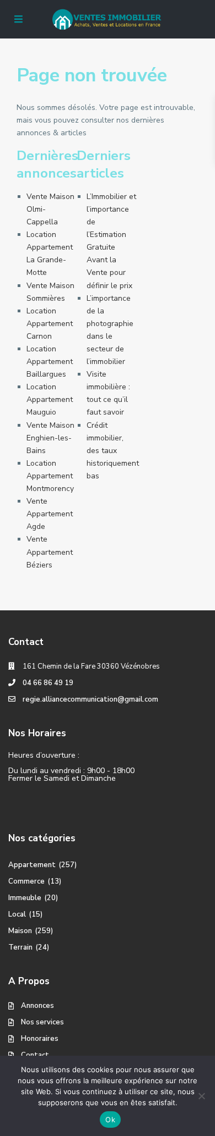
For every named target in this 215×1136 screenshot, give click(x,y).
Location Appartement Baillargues (49, 361)
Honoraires (39, 1039)
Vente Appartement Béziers (49, 552)
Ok (110, 1119)
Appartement (32, 865)
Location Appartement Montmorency (50, 476)
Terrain (20, 947)
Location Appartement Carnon (49, 323)
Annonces (37, 1006)
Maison (20, 931)
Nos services (42, 1022)
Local (17, 914)
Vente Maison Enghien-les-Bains (50, 438)
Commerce (26, 881)
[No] (201, 1095)
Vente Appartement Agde (49, 514)
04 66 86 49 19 (48, 683)
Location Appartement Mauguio (49, 399)
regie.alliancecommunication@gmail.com (90, 699)
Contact (35, 1055)
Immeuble (24, 898)
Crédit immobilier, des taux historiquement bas (113, 450)
